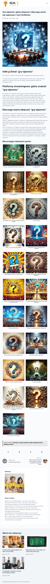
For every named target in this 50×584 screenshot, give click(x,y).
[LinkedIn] (42, 452)
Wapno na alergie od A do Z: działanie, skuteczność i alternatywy (21, 507)
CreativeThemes (26, 581)
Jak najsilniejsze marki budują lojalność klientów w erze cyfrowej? (21, 513)
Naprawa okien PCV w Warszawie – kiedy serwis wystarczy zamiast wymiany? (24, 506)
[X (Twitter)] (19, 452)
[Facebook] (8, 452)
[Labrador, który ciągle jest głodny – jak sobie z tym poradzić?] (13, 542)
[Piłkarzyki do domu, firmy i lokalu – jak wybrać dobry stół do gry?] (37, 542)
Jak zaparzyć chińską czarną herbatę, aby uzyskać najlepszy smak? (21, 518)
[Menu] (47, 3)
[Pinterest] (30, 452)
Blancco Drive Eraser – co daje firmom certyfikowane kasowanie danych (23, 514)
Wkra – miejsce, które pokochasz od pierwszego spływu (19, 516)
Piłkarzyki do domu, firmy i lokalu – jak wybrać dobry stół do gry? (21, 502)
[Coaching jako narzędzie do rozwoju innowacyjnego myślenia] (13, 563)
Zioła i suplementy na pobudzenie (13, 519)
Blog (17, 18)
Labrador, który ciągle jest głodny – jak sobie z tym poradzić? (20, 501)
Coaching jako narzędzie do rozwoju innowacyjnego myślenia (20, 504)
